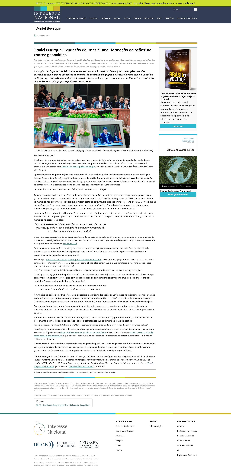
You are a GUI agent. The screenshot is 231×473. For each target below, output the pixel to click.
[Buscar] (195, 9)
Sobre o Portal (183, 440)
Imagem (117, 18)
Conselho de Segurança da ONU (55, 405)
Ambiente (105, 18)
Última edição (156, 426)
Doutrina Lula (70, 243)
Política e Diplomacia (76, 18)
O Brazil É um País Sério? (81, 366)
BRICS (38, 405)
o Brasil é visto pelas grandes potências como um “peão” (73, 259)
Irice (179, 450)
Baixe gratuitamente (178, 194)
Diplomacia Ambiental (187, 18)
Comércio (94, 18)
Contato (180, 426)
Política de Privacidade (187, 431)
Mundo (127, 18)
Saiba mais (178, 126)
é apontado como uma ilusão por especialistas (83, 332)
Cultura (137, 18)
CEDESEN (169, 18)
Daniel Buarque (48, 28)
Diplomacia (74, 405)
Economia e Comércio (125, 431)
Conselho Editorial (185, 445)
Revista (149, 18)
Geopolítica (84, 405)
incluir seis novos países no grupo (78, 166)
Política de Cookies (185, 436)
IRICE (159, 18)
